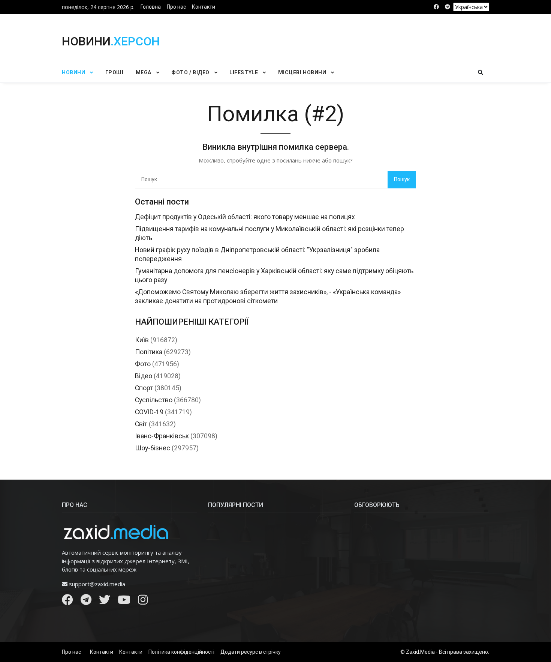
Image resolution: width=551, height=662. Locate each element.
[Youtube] (124, 601)
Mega (143, 72)
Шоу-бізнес (152, 448)
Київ (142, 340)
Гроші (114, 72)
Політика (148, 352)
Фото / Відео (190, 72)
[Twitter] (104, 601)
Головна (151, 7)
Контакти (203, 7)
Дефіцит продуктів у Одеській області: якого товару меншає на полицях (245, 217)
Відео (143, 376)
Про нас (176, 7)
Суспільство (153, 400)
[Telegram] (86, 601)
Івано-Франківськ (162, 436)
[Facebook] (67, 601)
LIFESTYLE (243, 72)
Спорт (144, 388)
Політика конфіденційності (181, 652)
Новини (73, 72)
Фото (143, 364)
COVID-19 (149, 412)
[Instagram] (143, 601)
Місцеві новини (302, 72)
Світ (141, 424)
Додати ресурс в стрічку (250, 652)
